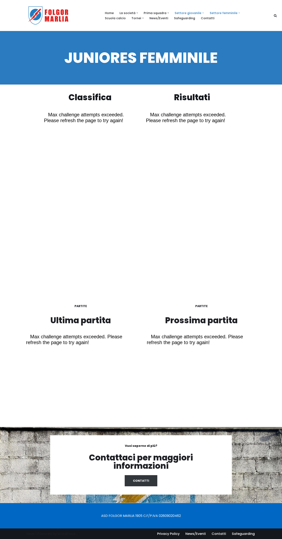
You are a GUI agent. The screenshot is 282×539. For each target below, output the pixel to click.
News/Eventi (158, 18)
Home (109, 13)
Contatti (207, 18)
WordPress (66, 533)
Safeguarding (184, 18)
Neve (30, 533)
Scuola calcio (115, 18)
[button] (137, 13)
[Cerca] (275, 15)
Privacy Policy (168, 533)
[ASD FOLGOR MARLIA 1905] (50, 15)
